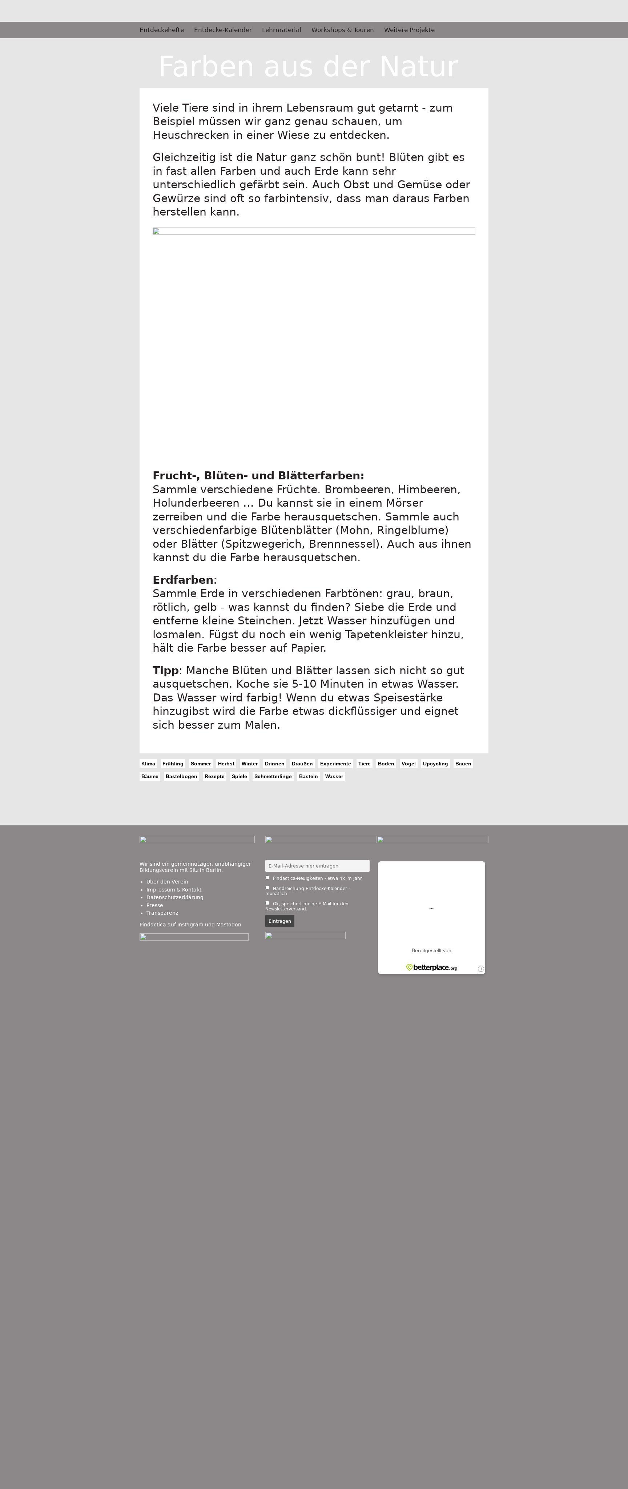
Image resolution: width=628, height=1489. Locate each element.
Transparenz (162, 913)
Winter (250, 763)
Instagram (190, 924)
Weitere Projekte (409, 30)
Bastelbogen (181, 776)
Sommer (201, 763)
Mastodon (228, 924)
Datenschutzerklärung (175, 897)
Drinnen (275, 763)
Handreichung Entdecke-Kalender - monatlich (307, 891)
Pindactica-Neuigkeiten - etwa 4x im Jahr (316, 878)
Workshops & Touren (342, 30)
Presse (154, 905)
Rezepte (215, 776)
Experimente (335, 763)
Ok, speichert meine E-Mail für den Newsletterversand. (307, 906)
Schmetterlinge (273, 776)
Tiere (364, 763)
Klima (148, 763)
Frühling (173, 763)
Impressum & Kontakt (173, 890)
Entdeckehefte (162, 30)
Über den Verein (167, 882)
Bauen (463, 763)
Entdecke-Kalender (223, 30)
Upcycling (435, 763)
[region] (314, 348)
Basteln (308, 776)
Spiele (239, 776)
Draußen (302, 763)
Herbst (226, 763)
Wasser (334, 776)
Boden (386, 763)
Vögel (409, 763)
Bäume (149, 776)
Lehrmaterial (281, 30)
